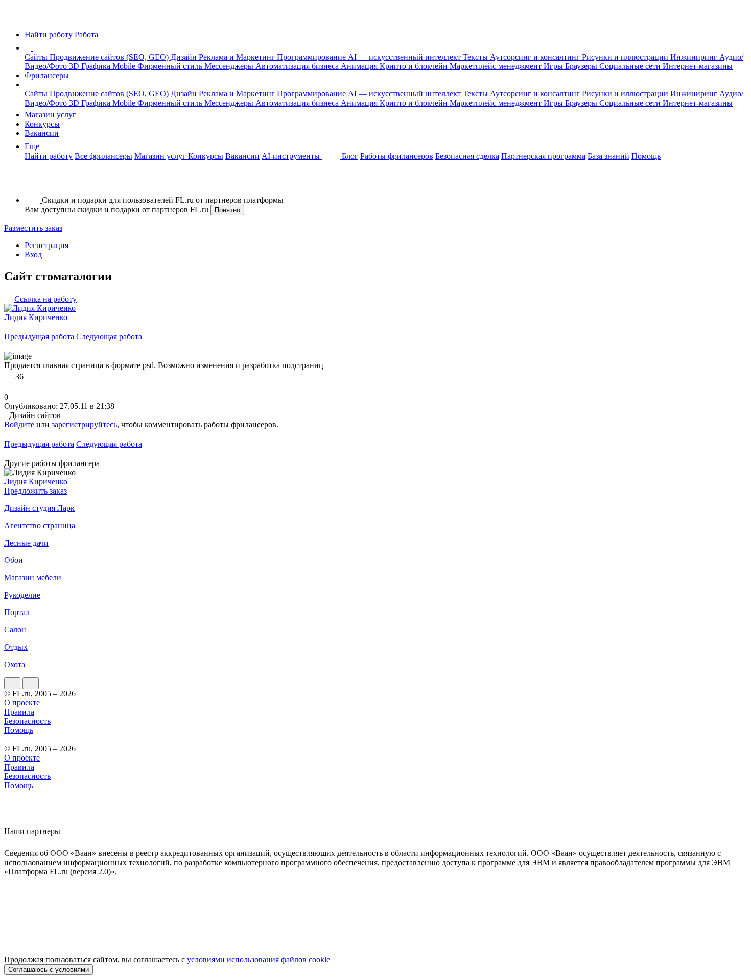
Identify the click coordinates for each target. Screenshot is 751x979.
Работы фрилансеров (396, 156)
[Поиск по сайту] (33, 182)
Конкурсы (42, 123)
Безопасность (27, 721)
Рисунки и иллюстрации (626, 57)
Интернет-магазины (698, 66)
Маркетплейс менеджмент (497, 66)
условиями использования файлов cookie (258, 959)
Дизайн (185, 57)
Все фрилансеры (103, 156)
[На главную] (13, 17)
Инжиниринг (694, 57)
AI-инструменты (292, 156)
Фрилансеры (47, 75)
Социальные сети (631, 66)
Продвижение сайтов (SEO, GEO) (110, 57)
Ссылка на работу (45, 299)
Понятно (227, 210)
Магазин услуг (51, 114)
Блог (350, 156)
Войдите (19, 424)
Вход (33, 254)
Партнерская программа (543, 156)
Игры (554, 66)
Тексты (476, 57)
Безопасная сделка (467, 156)
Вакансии (42, 133)
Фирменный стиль (170, 66)
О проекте (22, 702)
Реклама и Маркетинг (238, 57)
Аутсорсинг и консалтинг (536, 57)
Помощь (646, 156)
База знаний (608, 156)
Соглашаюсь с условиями (48, 969)
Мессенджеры (229, 66)
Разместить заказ (33, 228)
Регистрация (46, 245)
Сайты (37, 57)
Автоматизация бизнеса (298, 66)
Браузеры (582, 66)
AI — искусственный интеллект (405, 57)
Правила (19, 711)
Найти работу (49, 156)
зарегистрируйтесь (84, 424)
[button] (34, 47)
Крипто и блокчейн (415, 66)
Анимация (360, 66)
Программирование (312, 57)
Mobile (124, 66)
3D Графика (90, 66)
